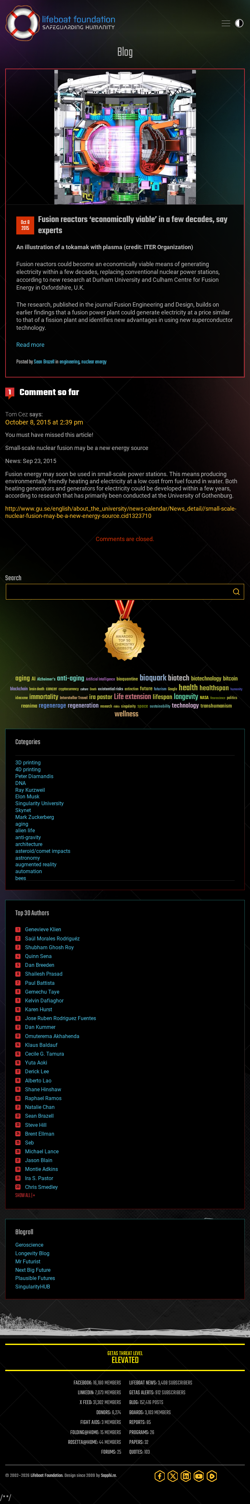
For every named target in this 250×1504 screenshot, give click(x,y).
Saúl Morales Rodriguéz (52, 939)
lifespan (162, 697)
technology (185, 706)
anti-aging (70, 679)
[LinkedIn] (186, 1476)
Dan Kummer (40, 1027)
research (106, 707)
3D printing (28, 763)
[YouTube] (199, 1476)
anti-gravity (28, 837)
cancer (51, 689)
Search (236, 592)
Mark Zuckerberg (34, 817)
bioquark (153, 678)
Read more (30, 344)
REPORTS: (137, 1422)
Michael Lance (42, 1151)
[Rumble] (212, 1476)
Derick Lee (37, 1071)
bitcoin (230, 679)
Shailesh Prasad (43, 974)
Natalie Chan (40, 1107)
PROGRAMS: (139, 1433)
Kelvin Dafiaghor (44, 1001)
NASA (204, 698)
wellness (126, 714)
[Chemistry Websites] (125, 632)
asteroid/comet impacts (42, 851)
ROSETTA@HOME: (83, 1442)
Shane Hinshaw (43, 1089)
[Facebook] (160, 1476)
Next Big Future (32, 1270)
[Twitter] (173, 1476)
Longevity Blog (32, 1253)
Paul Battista (40, 983)
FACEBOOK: (83, 1383)
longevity (186, 697)
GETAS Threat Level (125, 1359)
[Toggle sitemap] (226, 23)
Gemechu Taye (42, 992)
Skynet (23, 810)
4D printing (28, 769)
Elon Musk (27, 796)
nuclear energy (93, 362)
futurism (160, 689)
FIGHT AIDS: (90, 1422)
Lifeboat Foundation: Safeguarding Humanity (108, 23)
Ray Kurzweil (30, 790)
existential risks (110, 689)
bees (20, 878)
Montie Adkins (41, 1169)
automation (28, 871)
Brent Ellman (39, 1134)
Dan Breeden (39, 965)
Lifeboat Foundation (46, 1476)
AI (33, 679)
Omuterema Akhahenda (52, 1036)
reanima (29, 706)
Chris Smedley (41, 1187)
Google (172, 689)
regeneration (83, 706)
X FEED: (86, 1403)
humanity (236, 690)
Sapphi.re (108, 1476)
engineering (69, 362)
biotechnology (206, 679)
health (188, 688)
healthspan (214, 688)
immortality (43, 697)
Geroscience (29, 1245)
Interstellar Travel (74, 698)
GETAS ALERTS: (141, 1393)
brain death (36, 689)
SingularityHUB (32, 1287)
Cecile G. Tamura (44, 1054)
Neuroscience (217, 698)
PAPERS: (136, 1442)
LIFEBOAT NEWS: (143, 1383)
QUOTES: (136, 1452)
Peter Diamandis (34, 776)
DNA (20, 783)
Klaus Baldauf (41, 1045)
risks (116, 707)
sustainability (160, 707)
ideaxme (21, 698)
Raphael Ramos (43, 1098)
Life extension (132, 697)
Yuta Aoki (36, 1063)
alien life (25, 830)
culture (84, 689)
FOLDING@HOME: (84, 1433)
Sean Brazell (44, 362)
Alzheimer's (46, 679)
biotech (178, 678)
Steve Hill (36, 1125)
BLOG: (134, 1403)
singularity (128, 707)
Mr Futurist (27, 1261)
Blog (125, 52)
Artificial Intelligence (100, 680)
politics (232, 698)
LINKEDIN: (86, 1393)
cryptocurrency (69, 689)
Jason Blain (38, 1160)
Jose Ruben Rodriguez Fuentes (60, 1018)
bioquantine (127, 679)
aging (22, 679)
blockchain (19, 689)
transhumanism (216, 706)
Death (93, 689)
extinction (131, 689)
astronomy (27, 858)
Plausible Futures (35, 1278)
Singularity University (39, 803)
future (146, 689)
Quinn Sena (38, 956)
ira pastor (100, 697)
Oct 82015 (25, 226)
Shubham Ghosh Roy (49, 947)
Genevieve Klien (43, 929)
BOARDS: (136, 1413)
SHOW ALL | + (25, 1196)
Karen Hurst (38, 1009)
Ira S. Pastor (39, 1178)
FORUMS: (108, 1452)
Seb (29, 1143)
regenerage (52, 706)
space (142, 706)
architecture (28, 844)
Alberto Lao (38, 1081)
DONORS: (103, 1413)
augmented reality (36, 864)
